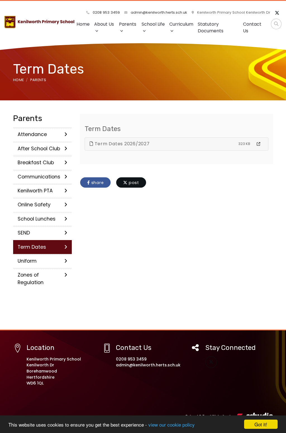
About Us (104, 24)
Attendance (32, 134)
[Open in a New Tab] (258, 144)
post (133, 182)
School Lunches (37, 219)
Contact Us (252, 27)
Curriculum (181, 24)
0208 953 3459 (106, 12)
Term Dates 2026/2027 (121, 144)
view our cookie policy (171, 424)
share (97, 182)
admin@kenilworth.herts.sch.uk (158, 12)
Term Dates (32, 247)
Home (83, 24)
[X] (277, 13)
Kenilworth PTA (35, 190)
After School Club (39, 148)
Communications (39, 176)
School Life (153, 24)
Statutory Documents (210, 27)
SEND (24, 232)
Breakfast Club (36, 162)
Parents (127, 24)
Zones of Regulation (31, 279)
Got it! (260, 424)
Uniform (27, 261)
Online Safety (34, 204)
